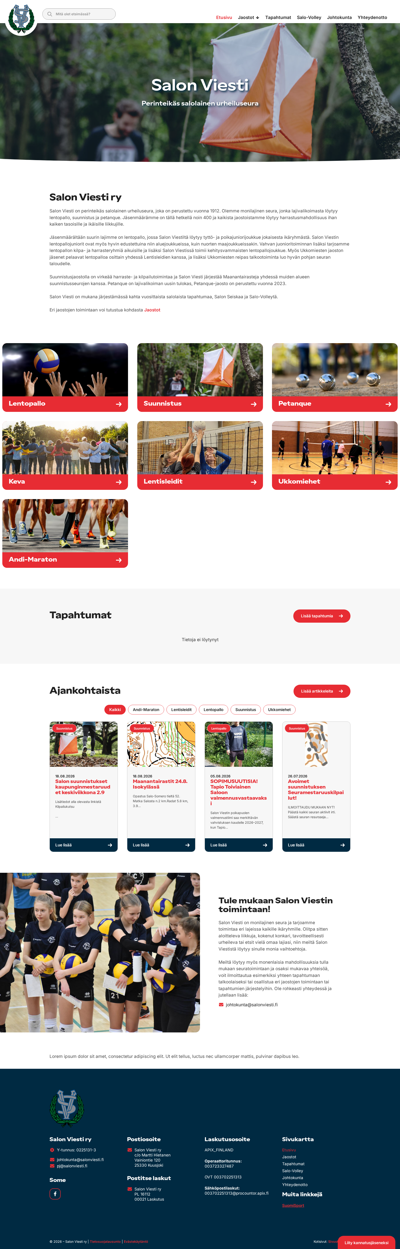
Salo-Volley (292, 1170)
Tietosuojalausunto (105, 1241)
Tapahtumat (293, 1164)
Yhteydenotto (295, 1184)
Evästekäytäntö (136, 1241)
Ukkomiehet (279, 709)
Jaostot (152, 310)
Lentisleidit (181, 709)
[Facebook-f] (55, 1193)
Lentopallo (213, 709)
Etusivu (289, 1150)
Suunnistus (245, 709)
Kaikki (115, 709)
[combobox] (79, 14)
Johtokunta (292, 1177)
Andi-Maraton (146, 709)
